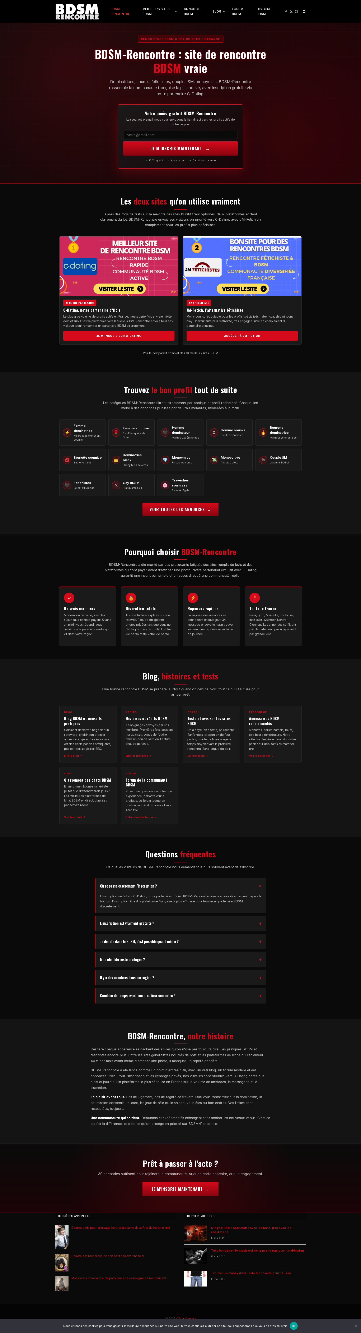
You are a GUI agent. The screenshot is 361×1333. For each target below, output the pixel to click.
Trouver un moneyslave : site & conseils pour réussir (251, 1273)
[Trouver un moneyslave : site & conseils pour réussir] (195, 1279)
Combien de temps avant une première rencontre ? (137, 995)
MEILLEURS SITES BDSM (156, 11)
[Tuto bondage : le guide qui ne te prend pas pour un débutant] (195, 1256)
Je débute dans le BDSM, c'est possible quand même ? (139, 941)
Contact (190, 1318)
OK (294, 1326)
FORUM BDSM (237, 11)
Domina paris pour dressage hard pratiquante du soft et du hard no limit (120, 1227)
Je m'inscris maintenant (177, 148)
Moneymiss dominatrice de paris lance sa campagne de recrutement (118, 1278)
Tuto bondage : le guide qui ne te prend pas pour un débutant (258, 1250)
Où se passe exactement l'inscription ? (128, 886)
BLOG (216, 11)
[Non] (356, 1326)
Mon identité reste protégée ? (122, 959)
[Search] (304, 11)
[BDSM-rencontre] (77, 11)
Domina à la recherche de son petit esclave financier (107, 1256)
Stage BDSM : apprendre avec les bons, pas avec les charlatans (251, 1230)
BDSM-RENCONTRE (120, 11)
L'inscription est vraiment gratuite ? (127, 923)
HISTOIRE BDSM (264, 11)
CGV (179, 1318)
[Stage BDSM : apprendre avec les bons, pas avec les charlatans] (195, 1233)
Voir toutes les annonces (177, 509)
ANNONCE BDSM (192, 11)
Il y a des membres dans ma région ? (127, 977)
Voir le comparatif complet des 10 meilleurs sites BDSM (180, 353)
